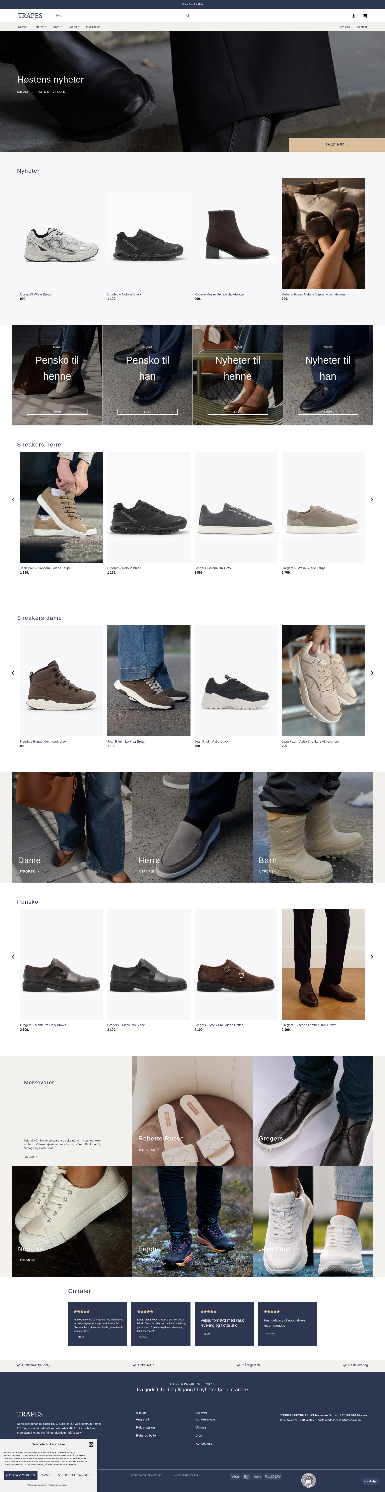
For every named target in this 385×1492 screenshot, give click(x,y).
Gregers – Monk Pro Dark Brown (43, 1025)
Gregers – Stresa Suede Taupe (304, 568)
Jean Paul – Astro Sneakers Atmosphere (310, 741)
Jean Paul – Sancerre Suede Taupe (45, 568)
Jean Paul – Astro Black (211, 741)
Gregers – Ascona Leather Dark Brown (309, 1025)
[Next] (371, 499)
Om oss (344, 26)
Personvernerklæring (37, 1485)
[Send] (187, 15)
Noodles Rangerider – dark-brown (44, 741)
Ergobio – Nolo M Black (124, 568)
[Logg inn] (354, 15)
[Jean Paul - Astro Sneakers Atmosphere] (323, 680)
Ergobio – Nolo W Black (124, 294)
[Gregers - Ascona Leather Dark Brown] (323, 964)
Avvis (47, 1475)
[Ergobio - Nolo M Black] (148, 507)
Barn (56, 26)
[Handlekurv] (365, 15)
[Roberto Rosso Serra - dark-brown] (236, 233)
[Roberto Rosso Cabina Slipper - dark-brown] (323, 233)
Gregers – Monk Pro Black (126, 1025)
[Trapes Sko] (30, 15)
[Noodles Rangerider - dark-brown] (61, 680)
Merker (74, 26)
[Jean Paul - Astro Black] (236, 680)
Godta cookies (20, 1475)
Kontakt (362, 26)
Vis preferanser (74, 1475)
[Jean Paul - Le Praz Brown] (148, 680)
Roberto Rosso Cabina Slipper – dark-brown (313, 294)
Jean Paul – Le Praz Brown (126, 741)
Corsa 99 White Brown (36, 294)
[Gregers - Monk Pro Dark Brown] (61, 964)
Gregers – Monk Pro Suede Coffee (219, 1025)
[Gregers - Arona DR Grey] (236, 507)
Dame (22, 26)
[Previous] (13, 499)
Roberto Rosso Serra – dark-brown (219, 294)
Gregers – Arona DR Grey (213, 568)
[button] (91, 1444)
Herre (39, 26)
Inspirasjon (93, 26)
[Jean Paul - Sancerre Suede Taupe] (61, 507)
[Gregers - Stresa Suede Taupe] (323, 507)
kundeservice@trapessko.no (343, 1419)
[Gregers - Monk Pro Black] (148, 964)
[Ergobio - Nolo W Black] (148, 233)
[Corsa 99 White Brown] (61, 233)
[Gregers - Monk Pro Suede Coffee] (236, 964)
